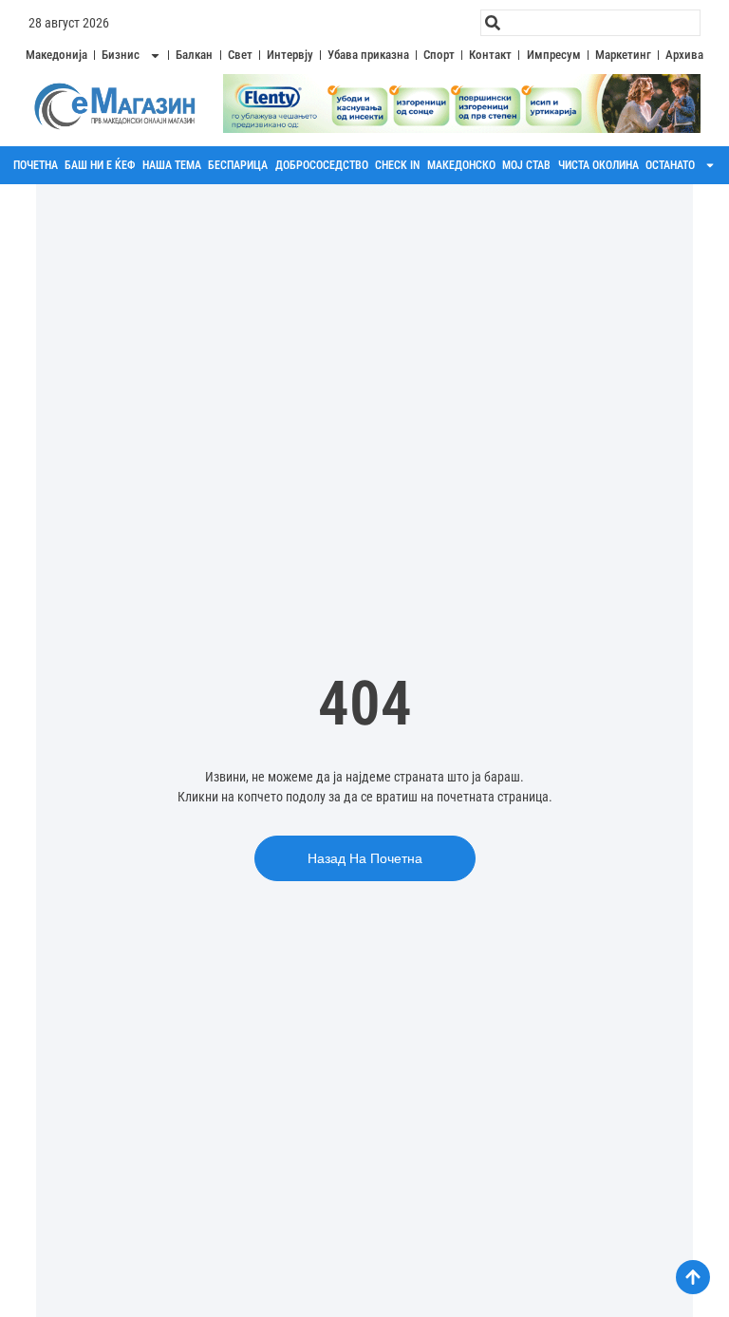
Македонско (461, 165)
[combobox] (590, 22)
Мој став (526, 165)
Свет (240, 54)
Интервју (290, 54)
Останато (670, 165)
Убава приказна (368, 54)
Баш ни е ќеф (100, 165)
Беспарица (238, 165)
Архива (684, 54)
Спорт (439, 54)
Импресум (554, 54)
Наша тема (171, 165)
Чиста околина (598, 165)
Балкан (194, 54)
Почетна (35, 165)
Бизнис (121, 54)
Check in (397, 165)
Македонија (56, 54)
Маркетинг (623, 54)
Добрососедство (321, 165)
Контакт (490, 54)
